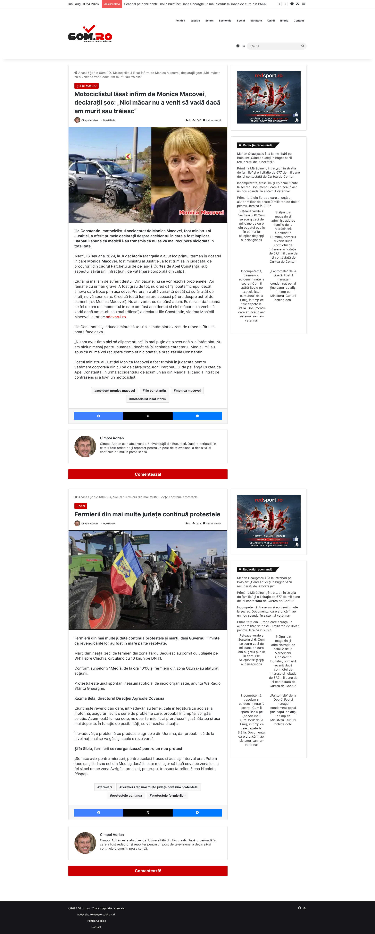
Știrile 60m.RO (100, 73)
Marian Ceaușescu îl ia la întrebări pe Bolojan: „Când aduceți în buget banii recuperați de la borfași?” (264, 158)
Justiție (195, 20)
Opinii (271, 20)
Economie (225, 20)
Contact (299, 20)
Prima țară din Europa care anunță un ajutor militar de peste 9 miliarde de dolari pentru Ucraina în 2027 (268, 202)
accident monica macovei (115, 390)
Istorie (284, 20)
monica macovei (188, 390)
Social (241, 20)
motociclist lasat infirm (148, 399)
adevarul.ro (116, 317)
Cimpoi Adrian (89, 120)
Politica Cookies (96, 920)
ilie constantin (155, 390)
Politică (180, 20)
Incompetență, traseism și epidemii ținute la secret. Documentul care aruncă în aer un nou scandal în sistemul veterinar (267, 187)
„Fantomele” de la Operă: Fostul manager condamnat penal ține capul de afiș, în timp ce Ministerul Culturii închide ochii (283, 285)
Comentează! (148, 474)
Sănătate (256, 20)
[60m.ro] (90, 33)
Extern (209, 20)
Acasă (82, 73)
